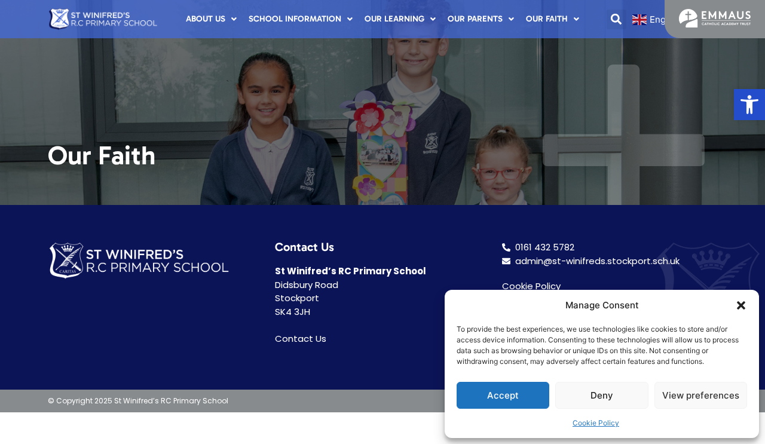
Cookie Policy (596, 422)
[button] (749, 104)
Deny (601, 395)
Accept (503, 395)
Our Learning (394, 19)
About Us (205, 19)
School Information (295, 19)
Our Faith (547, 19)
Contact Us (300, 338)
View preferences (700, 395)
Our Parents (475, 19)
